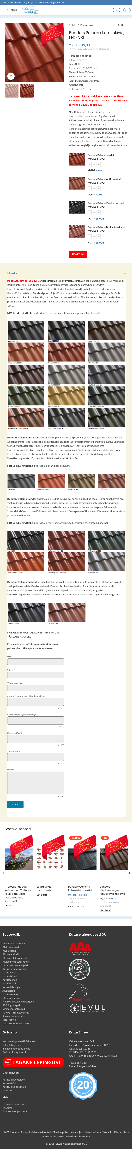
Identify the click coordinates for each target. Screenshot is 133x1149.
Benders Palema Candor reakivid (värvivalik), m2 (106, 205)
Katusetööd (9, 1083)
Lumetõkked (9, 976)
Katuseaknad (9, 979)
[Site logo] (30, 9)
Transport (8, 1090)
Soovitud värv (13, 751)
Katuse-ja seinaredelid (14, 968)
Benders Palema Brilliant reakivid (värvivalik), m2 (106, 229)
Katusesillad (9, 972)
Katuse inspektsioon (14, 1079)
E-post (11, 670)
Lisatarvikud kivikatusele (43, 888)
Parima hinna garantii (14, 1052)
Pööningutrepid (11, 1005)
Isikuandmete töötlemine (16, 1048)
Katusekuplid (9, 983)
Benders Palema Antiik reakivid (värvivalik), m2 (105, 181)
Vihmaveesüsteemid (13, 1008)
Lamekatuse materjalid (15, 965)
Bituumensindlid (11, 954)
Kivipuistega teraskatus (15, 961)
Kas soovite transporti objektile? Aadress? (26, 696)
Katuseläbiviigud (11, 987)
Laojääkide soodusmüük (15, 1023)
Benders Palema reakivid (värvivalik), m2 (101, 157)
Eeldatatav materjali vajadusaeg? (21, 714)
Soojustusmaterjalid (13, 1016)
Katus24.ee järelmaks (14, 1086)
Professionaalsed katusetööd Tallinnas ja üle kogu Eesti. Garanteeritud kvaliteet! (18, 894)
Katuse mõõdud (14, 733)
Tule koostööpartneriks (15, 1111)
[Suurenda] (11, 76)
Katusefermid (10, 994)
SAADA (15, 804)
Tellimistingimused (12, 1044)
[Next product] (126, 25)
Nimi (9, 656)
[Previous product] (118, 25)
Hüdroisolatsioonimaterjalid (18, 1001)
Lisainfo (10, 769)
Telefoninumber (14, 683)
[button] (8, 52)
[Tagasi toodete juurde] (122, 25)
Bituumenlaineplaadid (14, 957)
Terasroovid (9, 1019)
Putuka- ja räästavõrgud (15, 1012)
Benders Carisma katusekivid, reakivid (80, 888)
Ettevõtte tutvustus (13, 1104)
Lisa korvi (78, 254)
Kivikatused (87, 25)
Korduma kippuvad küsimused (19, 1041)
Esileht (72, 25)
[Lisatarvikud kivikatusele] (50, 859)
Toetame (7, 1107)
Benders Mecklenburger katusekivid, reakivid (112, 890)
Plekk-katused (10, 947)
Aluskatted (8, 990)
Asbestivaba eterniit (13, 943)
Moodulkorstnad (11, 997)
